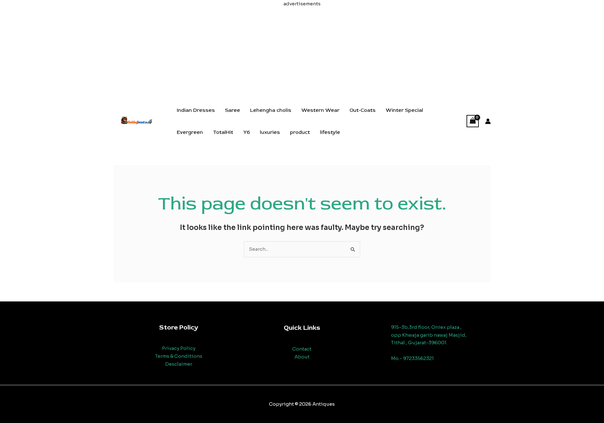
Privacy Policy (178, 348)
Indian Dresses (196, 110)
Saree (232, 110)
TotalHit (223, 132)
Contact (301, 349)
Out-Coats (363, 110)
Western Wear (320, 110)
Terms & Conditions (178, 356)
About (302, 357)
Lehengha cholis (270, 110)
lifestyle (330, 132)
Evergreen (190, 132)
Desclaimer (178, 364)
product (300, 132)
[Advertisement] (302, 52)
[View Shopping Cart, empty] (473, 121)
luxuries (270, 132)
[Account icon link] (488, 121)
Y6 (246, 132)
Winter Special (404, 110)
